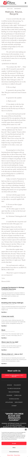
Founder (9, 395)
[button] (26, 429)
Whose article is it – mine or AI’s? (12, 354)
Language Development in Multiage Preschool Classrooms (12, 288)
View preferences (14, 451)
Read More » (4, 298)
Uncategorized (17, 8)
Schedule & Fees (14, 399)
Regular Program (14, 392)
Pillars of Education (14, 388)
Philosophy (17, 385)
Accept (14, 443)
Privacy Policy (10, 455)
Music (3, 330)
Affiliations (9, 402)
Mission (9, 385)
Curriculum (17, 395)
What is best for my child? (9, 342)
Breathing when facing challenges (12, 303)
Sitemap (14, 405)
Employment (19, 402)
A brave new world (7, 316)
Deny (14, 447)
